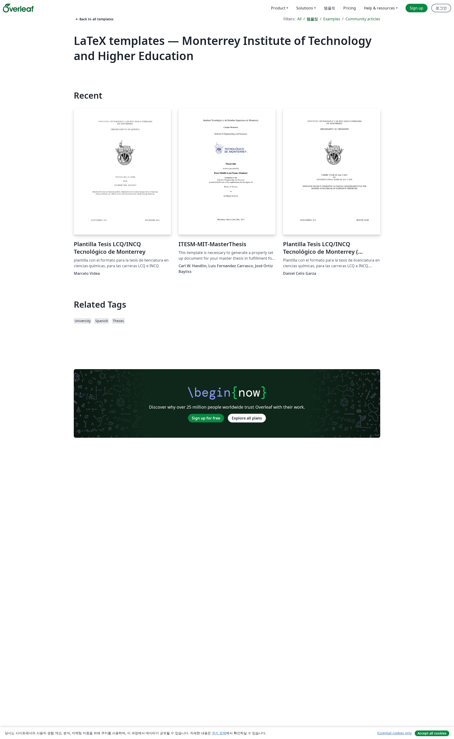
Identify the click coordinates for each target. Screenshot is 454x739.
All (299, 19)
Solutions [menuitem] (304, 8)
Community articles (362, 19)
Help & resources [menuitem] (379, 8)
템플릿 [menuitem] (329, 8)
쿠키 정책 (219, 733)
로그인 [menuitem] (441, 8)
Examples (331, 19)
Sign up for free (206, 418)
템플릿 (312, 19)
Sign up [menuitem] (416, 8)
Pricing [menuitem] (349, 8)
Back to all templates (94, 19)
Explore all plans (247, 418)
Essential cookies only (394, 733)
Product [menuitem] (278, 8)
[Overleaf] (18, 8)
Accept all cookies (432, 733)
